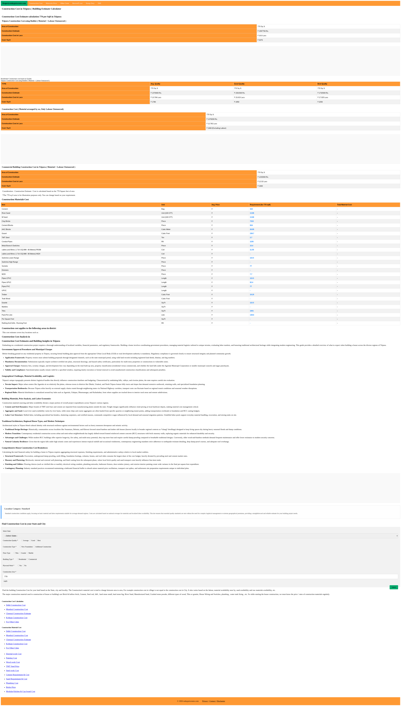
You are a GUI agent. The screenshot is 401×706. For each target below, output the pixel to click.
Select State (7, 531)
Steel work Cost (12, 670)
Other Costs (64, 3)
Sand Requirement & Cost (16, 679)
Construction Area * (9, 572)
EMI (99, 3)
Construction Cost (36, 3)
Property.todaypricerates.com (14, 3)
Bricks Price (11, 687)
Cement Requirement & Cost (17, 675)
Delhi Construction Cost (15, 605)
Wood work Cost (13, 662)
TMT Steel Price (12, 666)
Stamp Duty (90, 3)
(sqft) (5, 581)
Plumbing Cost (12, 683)
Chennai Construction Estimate (18, 613)
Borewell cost (77, 3)
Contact (212, 701)
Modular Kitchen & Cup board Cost (20, 691)
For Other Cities (12, 622)
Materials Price (51, 3)
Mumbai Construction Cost (17, 609)
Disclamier (221, 701)
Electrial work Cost (13, 654)
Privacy (205, 701)
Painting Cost (11, 658)
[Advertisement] (200, 61)
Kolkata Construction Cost (16, 618)
